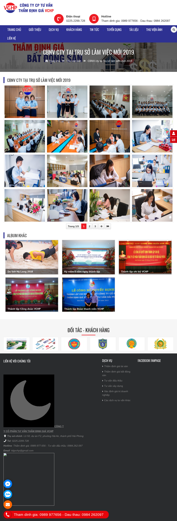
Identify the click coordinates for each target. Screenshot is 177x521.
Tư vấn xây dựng (113, 386)
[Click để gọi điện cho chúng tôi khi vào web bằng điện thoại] (7, 515)
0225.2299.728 (75, 20)
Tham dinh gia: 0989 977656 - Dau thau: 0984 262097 (135, 20)
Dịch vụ (54, 29)
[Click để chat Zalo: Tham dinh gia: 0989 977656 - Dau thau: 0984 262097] (7, 494)
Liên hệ (11, 38)
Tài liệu (133, 29)
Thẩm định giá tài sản (116, 366)
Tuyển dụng (114, 29)
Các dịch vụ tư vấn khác (117, 400)
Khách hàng (74, 29)
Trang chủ (14, 29)
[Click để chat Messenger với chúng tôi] (7, 484)
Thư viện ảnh (154, 29)
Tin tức (94, 29)
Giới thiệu (35, 29)
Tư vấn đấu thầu (113, 380)
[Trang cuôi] (108, 226)
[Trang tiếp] (101, 226)
